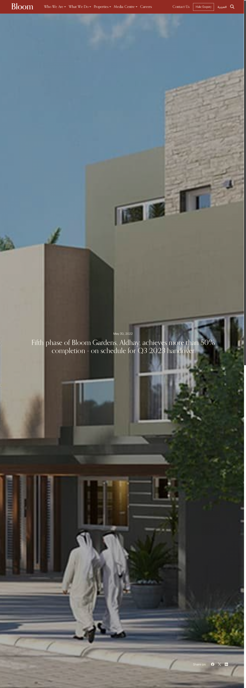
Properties (101, 7)
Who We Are (53, 7)
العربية (222, 6)
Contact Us (181, 7)
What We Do (78, 7)
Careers (146, 7)
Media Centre (124, 7)
